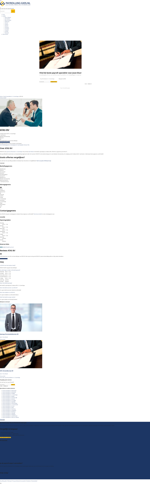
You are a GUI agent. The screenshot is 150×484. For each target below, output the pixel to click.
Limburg (6, 24)
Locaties (4, 16)
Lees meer (2, 163)
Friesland (6, 30)
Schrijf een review (4, 258)
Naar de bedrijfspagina (65, 88)
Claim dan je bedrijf (38, 214)
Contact (1, 478)
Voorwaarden (23, 480)
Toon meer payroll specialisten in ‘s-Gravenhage (10, 377)
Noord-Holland (8, 17)
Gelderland (7, 21)
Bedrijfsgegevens (6, 144)
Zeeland (6, 25)
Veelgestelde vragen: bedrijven (6, 477)
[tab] (75, 265)
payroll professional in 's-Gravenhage (14, 151)
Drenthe (6, 31)
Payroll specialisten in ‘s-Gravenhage (11, 96)
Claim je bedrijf (3, 97)
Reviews (26, 144)
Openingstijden (20, 144)
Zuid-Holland (7, 18)
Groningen (7, 28)
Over (1, 144)
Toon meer (2, 419)
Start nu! (13, 384)
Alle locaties (2, 460)
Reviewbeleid (34, 480)
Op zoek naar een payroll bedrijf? (7, 8)
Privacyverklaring (15, 480)
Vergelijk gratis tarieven (5, 142)
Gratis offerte (5, 34)
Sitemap (9, 480)
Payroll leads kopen (4, 468)
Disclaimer (28, 480)
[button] (7, 265)
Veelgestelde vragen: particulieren (7, 475)
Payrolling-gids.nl (3, 480)
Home (3, 14)
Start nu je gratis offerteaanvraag (44, 160)
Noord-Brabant (8, 20)
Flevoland (7, 32)
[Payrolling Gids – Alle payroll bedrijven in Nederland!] (15, 5)
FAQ (28, 144)
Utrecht (6, 23)
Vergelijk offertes (54, 81)
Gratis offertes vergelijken (5, 437)
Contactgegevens (13, 144)
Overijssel (7, 27)
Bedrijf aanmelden (4, 469)
